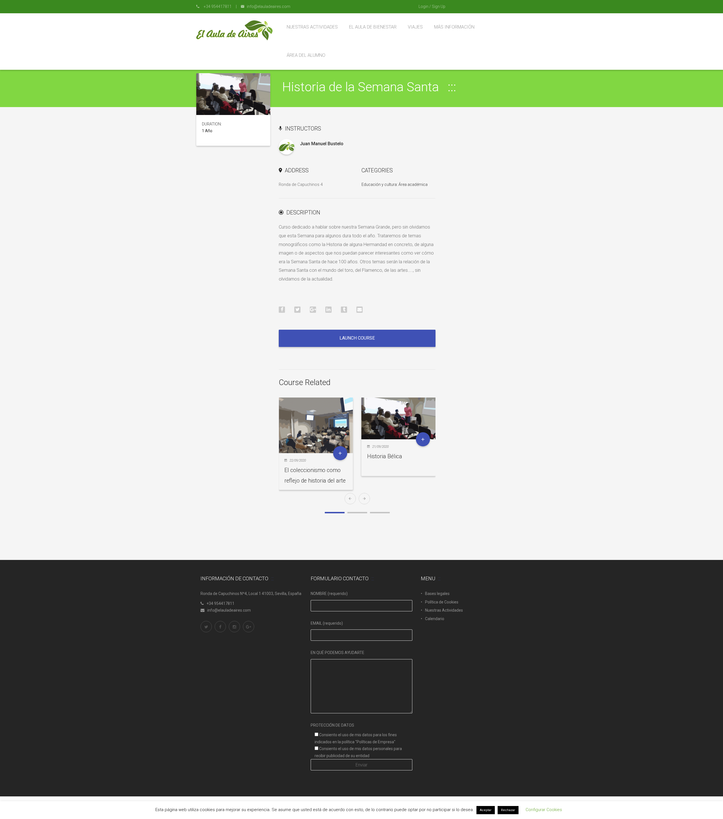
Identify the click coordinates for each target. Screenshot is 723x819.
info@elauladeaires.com (229, 610)
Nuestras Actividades (444, 610)
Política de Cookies (441, 602)
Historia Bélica (384, 456)
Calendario (434, 618)
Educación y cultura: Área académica (395, 184)
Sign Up (438, 6)
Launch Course (357, 338)
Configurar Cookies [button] (544, 809)
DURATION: (212, 124)
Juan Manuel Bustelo (321, 143)
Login (423, 6)
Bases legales (437, 593)
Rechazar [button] (508, 810)
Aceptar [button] (485, 810)
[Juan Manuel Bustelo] (286, 146)
